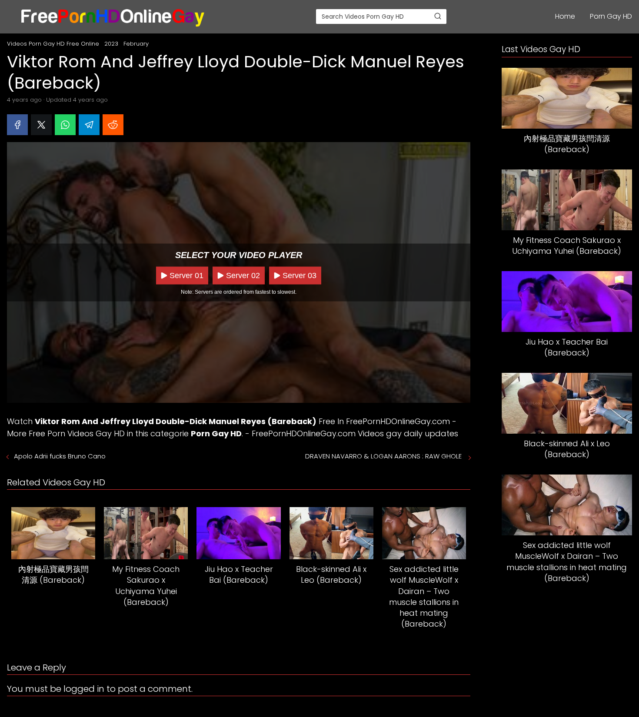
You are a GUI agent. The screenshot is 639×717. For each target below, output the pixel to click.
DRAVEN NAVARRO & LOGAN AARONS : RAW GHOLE (384, 456)
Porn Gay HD (611, 16)
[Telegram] (89, 124)
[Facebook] (17, 124)
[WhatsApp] (65, 124)
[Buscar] (437, 16)
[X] (41, 124)
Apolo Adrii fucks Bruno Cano (60, 456)
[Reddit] (113, 124)
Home (565, 16)
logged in (83, 689)
